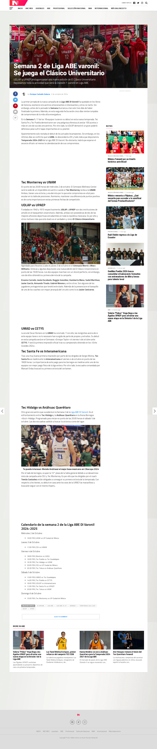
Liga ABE (50, 606)
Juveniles (40, 8)
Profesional (59, 8)
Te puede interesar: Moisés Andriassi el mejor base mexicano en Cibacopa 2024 (61, 469)
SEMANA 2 (73, 606)
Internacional (101, 8)
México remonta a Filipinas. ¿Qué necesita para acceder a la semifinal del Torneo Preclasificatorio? (124, 198)
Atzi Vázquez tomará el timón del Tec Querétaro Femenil (127, 653)
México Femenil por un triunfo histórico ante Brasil (122, 160)
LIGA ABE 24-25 (61, 606)
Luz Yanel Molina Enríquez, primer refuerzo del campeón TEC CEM (61, 653)
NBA (90, 8)
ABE (48, 8)
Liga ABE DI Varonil (79, 412)
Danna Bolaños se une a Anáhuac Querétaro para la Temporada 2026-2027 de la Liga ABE (95, 654)
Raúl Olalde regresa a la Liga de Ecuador (122, 236)
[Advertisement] (78, 18)
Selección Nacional (77, 8)
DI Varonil (40, 606)
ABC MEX (29, 8)
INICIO (20, 8)
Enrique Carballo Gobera (40, 94)
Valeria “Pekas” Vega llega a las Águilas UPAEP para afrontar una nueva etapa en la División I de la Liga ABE (125, 317)
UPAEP (32, 609)
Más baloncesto (118, 8)
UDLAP (25, 609)
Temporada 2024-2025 (87, 606)
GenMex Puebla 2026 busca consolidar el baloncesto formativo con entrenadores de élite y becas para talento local (124, 275)
